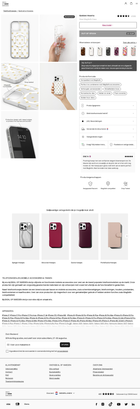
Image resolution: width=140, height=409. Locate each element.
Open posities (55, 375)
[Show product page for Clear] (91, 51)
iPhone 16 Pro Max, (106, 315)
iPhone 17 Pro (15, 315)
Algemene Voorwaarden (103, 369)
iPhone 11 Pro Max (45, 321)
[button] (116, 394)
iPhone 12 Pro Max (18, 321)
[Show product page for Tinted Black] (108, 51)
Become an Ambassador (103, 375)
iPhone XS (75, 321)
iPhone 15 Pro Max (21, 318)
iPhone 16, (71, 315)
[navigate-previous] (127, 236)
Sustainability (54, 372)
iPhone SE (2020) (117, 321)
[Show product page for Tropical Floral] (124, 51)
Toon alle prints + (130, 43)
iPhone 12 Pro (129, 318)
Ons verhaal (54, 369)
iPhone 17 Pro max (29, 315)
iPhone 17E (52, 315)
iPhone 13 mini (118, 318)
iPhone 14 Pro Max (69, 318)
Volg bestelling (11, 369)
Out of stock (107, 34)
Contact (8, 372)
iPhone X (105, 321)
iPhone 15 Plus (8, 318)
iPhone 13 (81, 318)
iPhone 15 (118, 315)
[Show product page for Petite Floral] (99, 51)
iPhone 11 (66, 321)
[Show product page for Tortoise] (83, 51)
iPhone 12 (6, 321)
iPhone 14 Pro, (43, 318)
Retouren (9, 378)
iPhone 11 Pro (57, 321)
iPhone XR (97, 321)
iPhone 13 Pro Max (104, 318)
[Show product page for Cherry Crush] (116, 51)
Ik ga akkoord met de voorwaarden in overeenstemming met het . (38, 351)
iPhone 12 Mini (31, 321)
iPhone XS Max (85, 321)
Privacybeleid (98, 372)
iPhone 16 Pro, (81, 315)
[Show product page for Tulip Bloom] (133, 51)
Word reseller (54, 378)
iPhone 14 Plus (55, 318)
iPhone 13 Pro (90, 318)
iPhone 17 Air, (42, 315)
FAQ (7, 375)
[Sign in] (126, 3)
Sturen (65, 344)
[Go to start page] (5, 4)
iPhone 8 (128, 321)
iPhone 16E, (62, 315)
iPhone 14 (33, 318)
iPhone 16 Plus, (93, 315)
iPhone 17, (6, 315)
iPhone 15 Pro (127, 315)
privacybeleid (62, 351)
